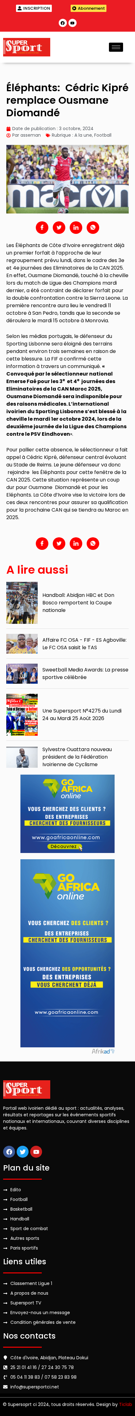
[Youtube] (72, 23)
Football (102, 135)
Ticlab (125, 1404)
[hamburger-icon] (116, 47)
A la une (83, 135)
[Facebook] (63, 23)
